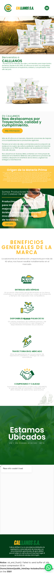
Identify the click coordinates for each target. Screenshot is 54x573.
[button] (47, 8)
